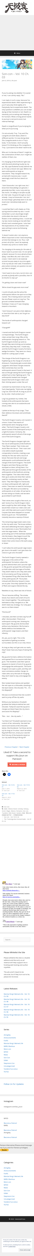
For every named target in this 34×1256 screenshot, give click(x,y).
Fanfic (6, 1040)
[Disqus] (17, 853)
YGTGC (6, 1072)
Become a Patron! (10, 1123)
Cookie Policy (11, 1246)
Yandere (18, 813)
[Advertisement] (17, 32)
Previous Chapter (11, 747)
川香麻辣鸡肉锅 (17, 815)
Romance (19, 811)
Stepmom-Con (9, 1063)
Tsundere (5, 813)
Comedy (20, 809)
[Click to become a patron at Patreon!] (17, 767)
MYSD (6, 1052)
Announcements (10, 1038)
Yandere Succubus (11, 1069)
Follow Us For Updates (14, 1084)
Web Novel (12, 813)
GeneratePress (20, 1219)
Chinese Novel (12, 809)
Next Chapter (24, 747)
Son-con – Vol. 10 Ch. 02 (11, 817)
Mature (13, 811)
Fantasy (26, 809)
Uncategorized (9, 1066)
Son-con (25, 811)
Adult (5, 809)
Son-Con (6, 807)
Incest (4, 811)
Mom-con (7, 1049)
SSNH (6, 1060)
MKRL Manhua (9, 1046)
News (6, 1055)
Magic (8, 811)
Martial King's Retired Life (13, 1043)
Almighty (7, 1035)
